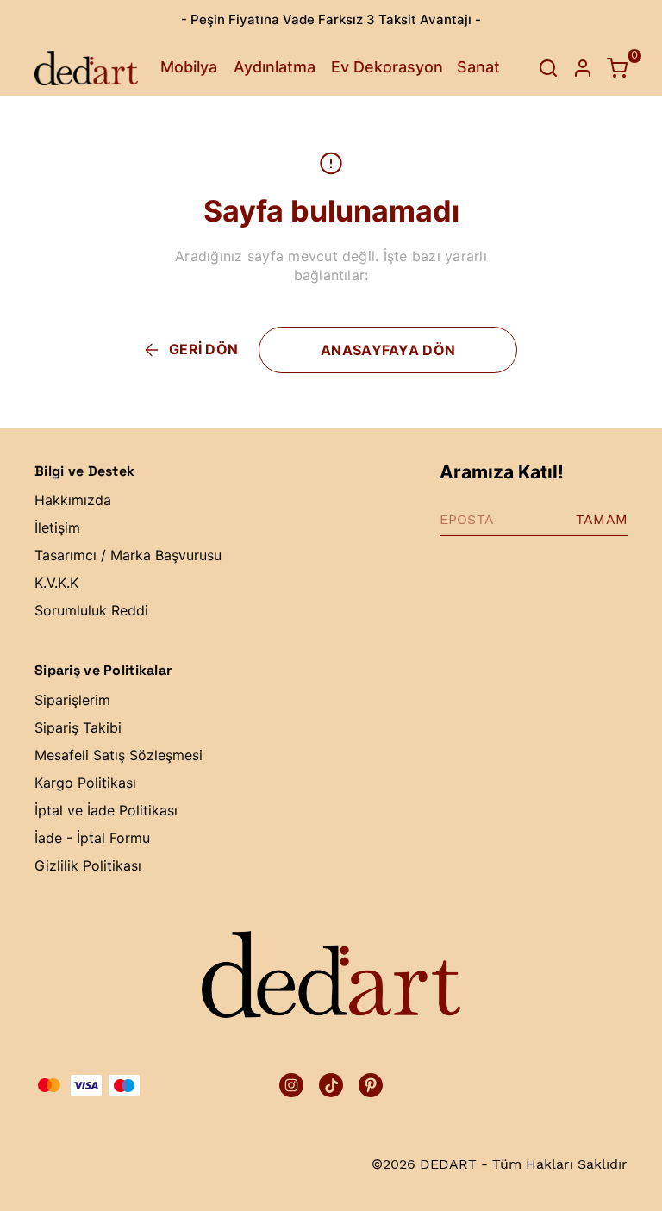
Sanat (478, 67)
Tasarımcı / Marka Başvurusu (128, 555)
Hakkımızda (72, 500)
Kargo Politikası (85, 782)
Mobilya (188, 67)
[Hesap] (582, 68)
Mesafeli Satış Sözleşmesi (118, 755)
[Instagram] (291, 1085)
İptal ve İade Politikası (106, 810)
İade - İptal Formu (92, 837)
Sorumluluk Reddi (91, 610)
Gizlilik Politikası (87, 865)
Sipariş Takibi (78, 727)
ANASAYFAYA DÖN (388, 350)
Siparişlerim (72, 699)
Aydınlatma (274, 67)
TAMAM (602, 519)
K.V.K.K (56, 582)
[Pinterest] (371, 1085)
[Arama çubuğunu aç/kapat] (548, 68)
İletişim (57, 527)
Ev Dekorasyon (387, 67)
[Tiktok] (331, 1085)
